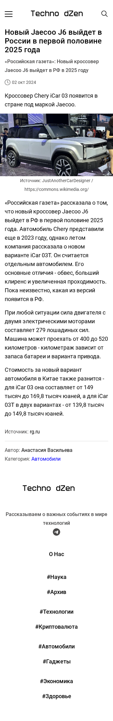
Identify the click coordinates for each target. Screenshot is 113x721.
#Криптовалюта (56, 626)
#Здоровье (56, 696)
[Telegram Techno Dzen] (56, 533)
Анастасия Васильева (47, 450)
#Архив (56, 592)
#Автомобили (56, 646)
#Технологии (56, 611)
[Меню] (9, 13)
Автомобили (46, 459)
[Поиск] (104, 14)
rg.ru (35, 432)
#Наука (57, 577)
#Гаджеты (57, 661)
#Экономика (56, 681)
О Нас (56, 554)
